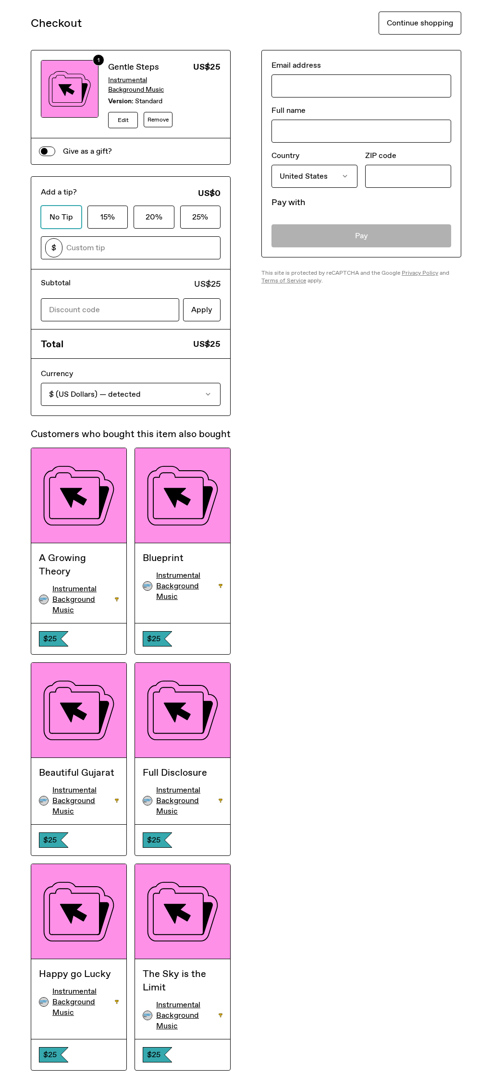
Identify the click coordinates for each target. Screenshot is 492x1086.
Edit (123, 120)
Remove (158, 119)
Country (285, 155)
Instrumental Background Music (136, 85)
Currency (57, 373)
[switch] (47, 151)
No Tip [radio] (61, 216)
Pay (361, 235)
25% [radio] (200, 216)
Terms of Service (283, 280)
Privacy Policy (420, 272)
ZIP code (380, 155)
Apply (201, 309)
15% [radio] (107, 216)
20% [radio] (154, 216)
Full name (288, 110)
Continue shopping (420, 22)
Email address (296, 65)
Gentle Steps (133, 66)
